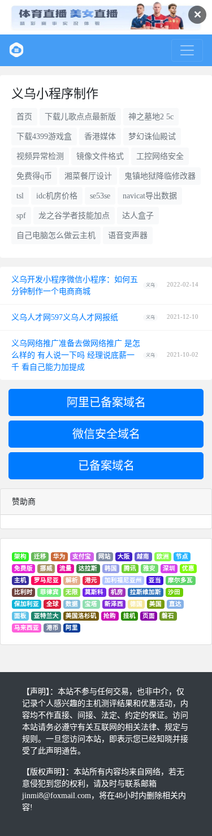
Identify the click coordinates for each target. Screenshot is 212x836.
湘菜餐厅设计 (88, 176)
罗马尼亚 (46, 580)
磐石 (168, 616)
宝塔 (91, 604)
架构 (20, 556)
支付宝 (81, 556)
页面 (148, 616)
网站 (104, 556)
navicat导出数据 (150, 196)
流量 (65, 568)
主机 (20, 580)
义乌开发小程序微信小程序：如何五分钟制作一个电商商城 (74, 285)
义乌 (150, 285)
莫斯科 (94, 592)
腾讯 (130, 568)
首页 (24, 116)
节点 (182, 556)
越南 (143, 556)
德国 (136, 604)
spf (21, 215)
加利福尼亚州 (123, 580)
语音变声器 (128, 235)
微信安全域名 (106, 434)
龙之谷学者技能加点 (74, 215)
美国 (155, 604)
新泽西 (114, 604)
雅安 (149, 568)
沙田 (174, 592)
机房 (117, 592)
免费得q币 (34, 176)
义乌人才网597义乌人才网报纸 (64, 317)
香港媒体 (100, 136)
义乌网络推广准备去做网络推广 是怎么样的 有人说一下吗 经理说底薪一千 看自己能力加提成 (75, 355)
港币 (52, 628)
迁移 (40, 556)
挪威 (46, 568)
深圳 (169, 568)
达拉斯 (88, 568)
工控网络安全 (160, 156)
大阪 (124, 556)
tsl (20, 196)
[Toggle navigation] (187, 50)
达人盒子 (138, 215)
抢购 (109, 616)
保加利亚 (26, 604)
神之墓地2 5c (151, 116)
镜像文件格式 (100, 156)
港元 (91, 580)
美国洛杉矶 (81, 616)
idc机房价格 (56, 196)
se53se (100, 196)
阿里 (72, 628)
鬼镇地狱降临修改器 (160, 176)
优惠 (188, 568)
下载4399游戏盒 (44, 136)
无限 (72, 592)
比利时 (23, 592)
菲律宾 (49, 592)
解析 (72, 580)
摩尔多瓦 (180, 580)
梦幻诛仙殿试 (152, 136)
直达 (175, 604)
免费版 (23, 568)
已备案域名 (106, 466)
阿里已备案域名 (106, 402)
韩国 (111, 568)
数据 (72, 604)
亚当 (155, 580)
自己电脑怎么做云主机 (56, 235)
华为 (59, 556)
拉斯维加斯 (145, 592)
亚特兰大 (46, 616)
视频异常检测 (40, 156)
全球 (52, 604)
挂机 (129, 616)
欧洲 (163, 556)
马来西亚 (26, 628)
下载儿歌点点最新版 (80, 116)
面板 (20, 616)
